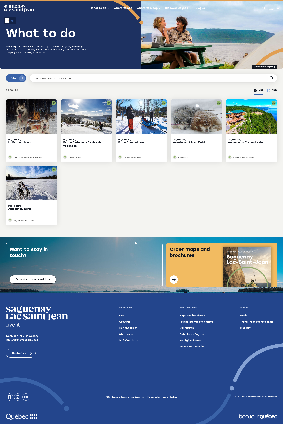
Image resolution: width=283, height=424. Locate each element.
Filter (17, 78)
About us (124, 322)
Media (243, 316)
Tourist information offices (196, 322)
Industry (245, 328)
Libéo (274, 397)
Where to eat (123, 8)
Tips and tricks (128, 328)
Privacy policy (154, 397)
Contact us (19, 353)
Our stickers (187, 328)
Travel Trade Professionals (256, 322)
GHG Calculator (128, 340)
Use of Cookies (170, 397)
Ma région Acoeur (190, 340)
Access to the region (192, 347)
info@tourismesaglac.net (22, 340)
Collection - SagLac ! (192, 334)
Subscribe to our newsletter (33, 279)
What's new (126, 334)
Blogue (200, 8)
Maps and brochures (192, 316)
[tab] (258, 90)
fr (278, 8)
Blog (121, 316)
